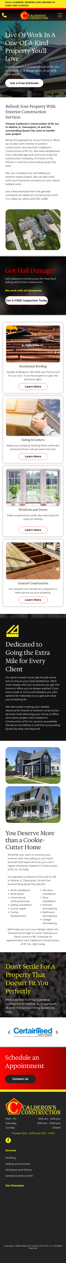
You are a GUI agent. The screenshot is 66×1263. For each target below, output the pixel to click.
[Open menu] (60, 15)
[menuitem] (33, 1158)
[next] (56, 1032)
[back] (9, 1032)
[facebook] (8, 1141)
